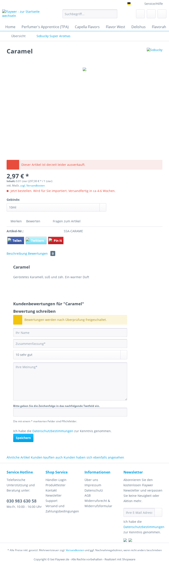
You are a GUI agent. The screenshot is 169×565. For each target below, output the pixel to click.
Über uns (91, 480)
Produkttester (56, 485)
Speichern (23, 438)
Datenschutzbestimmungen (52, 431)
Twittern (38, 240)
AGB (87, 495)
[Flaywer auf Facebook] (125, 541)
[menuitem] (90, 15)
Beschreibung (17, 253)
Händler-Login (56, 480)
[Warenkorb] (162, 13)
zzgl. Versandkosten (32, 185)
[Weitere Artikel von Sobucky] (154, 55)
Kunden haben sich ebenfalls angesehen (94, 457)
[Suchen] (113, 13)
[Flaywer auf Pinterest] (130, 541)
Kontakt (51, 490)
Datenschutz (93, 490)
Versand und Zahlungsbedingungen (62, 508)
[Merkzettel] (140, 13)
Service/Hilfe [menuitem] (153, 4)
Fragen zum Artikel (66, 221)
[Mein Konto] (151, 13)
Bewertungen (41, 253)
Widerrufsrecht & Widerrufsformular (98, 503)
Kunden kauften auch (47, 457)
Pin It (58, 240)
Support (51, 501)
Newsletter (54, 495)
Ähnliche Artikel (18, 457)
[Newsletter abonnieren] (158, 512)
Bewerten (33, 221)
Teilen (17, 240)
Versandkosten (75, 550)
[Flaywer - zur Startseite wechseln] (25, 14)
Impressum (92, 485)
